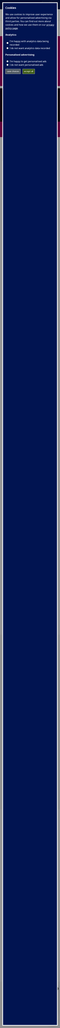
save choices (13, 71)
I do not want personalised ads (26, 64)
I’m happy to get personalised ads (28, 61)
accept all (28, 71)
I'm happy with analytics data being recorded (29, 43)
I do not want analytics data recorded (30, 48)
